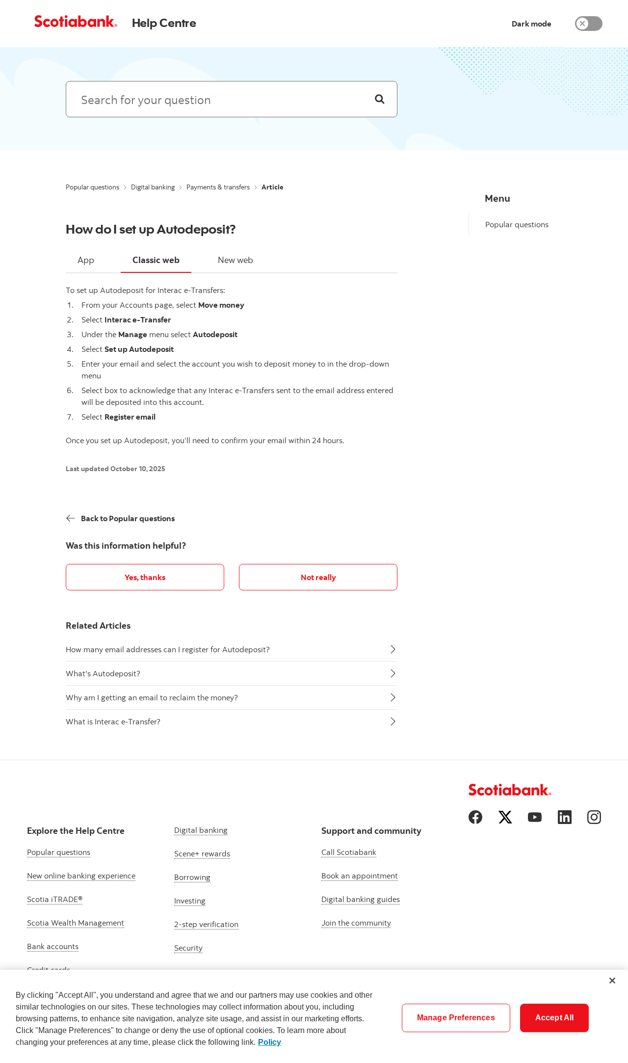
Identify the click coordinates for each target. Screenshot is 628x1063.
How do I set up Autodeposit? (151, 229)
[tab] (86, 260)
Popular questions (92, 187)
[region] (314, 1016)
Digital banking (153, 187)
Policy (269, 1042)
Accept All (554, 1017)
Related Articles (98, 625)
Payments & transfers (218, 187)
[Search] (380, 99)
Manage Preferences (456, 1017)
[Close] (612, 980)
